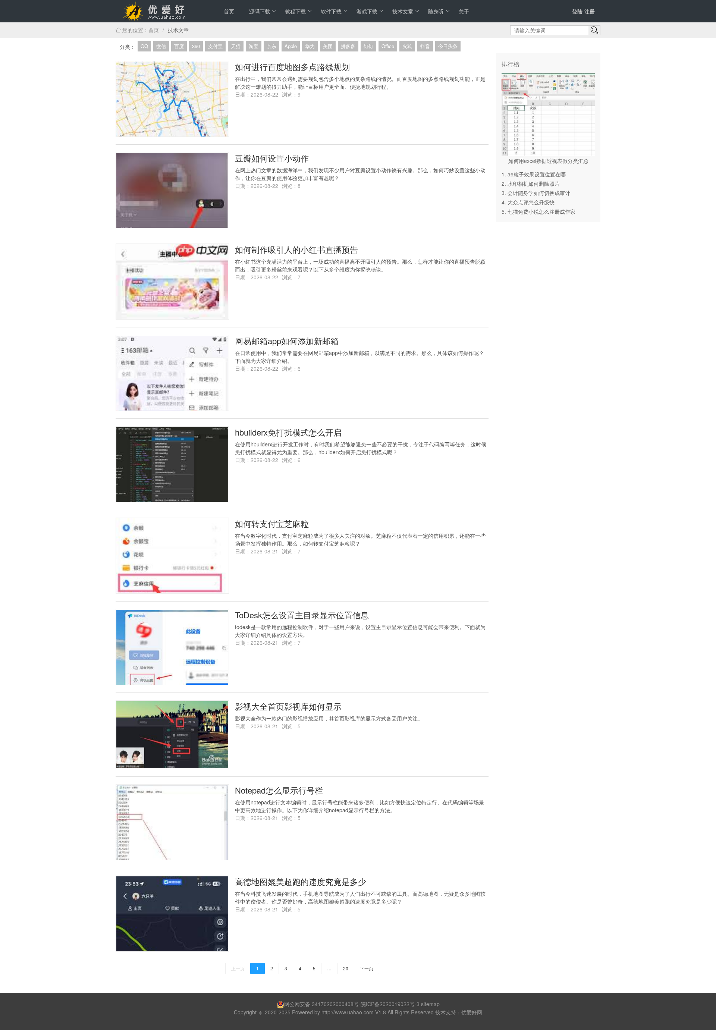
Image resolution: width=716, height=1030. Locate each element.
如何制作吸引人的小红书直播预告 (296, 249)
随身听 (436, 11)
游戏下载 (367, 11)
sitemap (430, 1004)
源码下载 (259, 11)
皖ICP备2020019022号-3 (390, 1004)
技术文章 (402, 11)
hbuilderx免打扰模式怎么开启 (288, 432)
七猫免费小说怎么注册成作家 (541, 211)
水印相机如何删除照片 (534, 183)
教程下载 (295, 11)
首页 (229, 11)
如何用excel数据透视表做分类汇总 (548, 160)
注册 (589, 11)
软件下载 (331, 11)
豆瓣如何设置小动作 (272, 158)
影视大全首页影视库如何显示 (288, 706)
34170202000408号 (335, 1004)
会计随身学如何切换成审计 (539, 193)
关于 (464, 11)
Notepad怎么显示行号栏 (279, 790)
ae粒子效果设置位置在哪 (537, 174)
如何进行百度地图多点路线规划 (292, 66)
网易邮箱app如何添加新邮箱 (287, 340)
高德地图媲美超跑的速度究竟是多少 (300, 881)
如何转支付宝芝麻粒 (272, 523)
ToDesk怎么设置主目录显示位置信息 (302, 615)
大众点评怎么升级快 (531, 202)
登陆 (577, 11)
